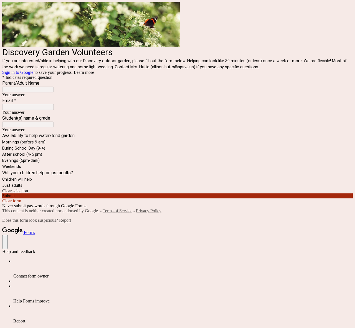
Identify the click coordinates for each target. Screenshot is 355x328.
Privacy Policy (148, 210)
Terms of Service (117, 210)
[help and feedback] (5, 242)
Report (65, 220)
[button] (177, 190)
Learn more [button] (84, 72)
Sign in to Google (17, 72)
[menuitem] (183, 269)
